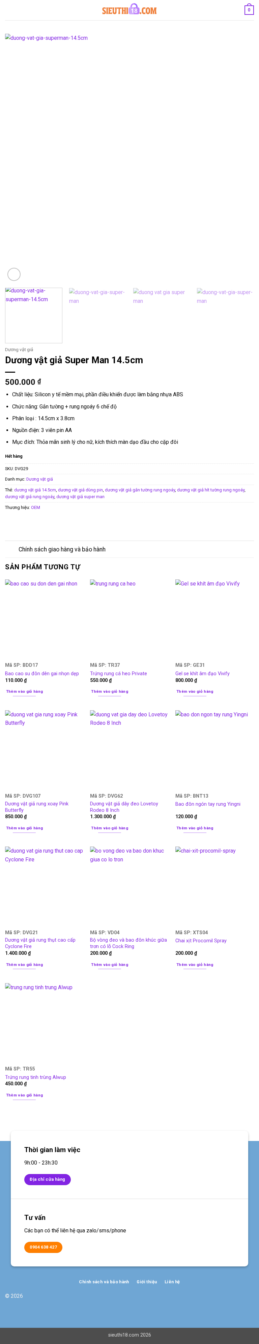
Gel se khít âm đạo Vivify (202, 674)
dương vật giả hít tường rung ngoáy (210, 489)
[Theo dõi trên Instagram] (237, 1300)
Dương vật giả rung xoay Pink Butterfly (36, 807)
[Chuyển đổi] (11, 550)
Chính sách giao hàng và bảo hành (62, 549)
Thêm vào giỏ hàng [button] (24, 691)
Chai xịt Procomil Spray (201, 941)
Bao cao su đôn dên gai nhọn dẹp (42, 674)
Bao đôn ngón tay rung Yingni (207, 804)
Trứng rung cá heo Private (118, 674)
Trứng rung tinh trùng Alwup (35, 1077)
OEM (35, 507)
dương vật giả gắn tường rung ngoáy (140, 489)
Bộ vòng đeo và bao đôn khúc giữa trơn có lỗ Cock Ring (128, 943)
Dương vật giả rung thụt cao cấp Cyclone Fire (40, 943)
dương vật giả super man (80, 496)
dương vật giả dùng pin (80, 489)
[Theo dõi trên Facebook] (227, 1300)
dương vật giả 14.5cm (35, 489)
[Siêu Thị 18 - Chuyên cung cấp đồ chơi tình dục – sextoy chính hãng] (129, 10)
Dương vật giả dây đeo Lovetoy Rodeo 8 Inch (124, 807)
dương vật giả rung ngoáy (29, 496)
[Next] (240, 158)
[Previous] (18, 158)
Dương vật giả (19, 349)
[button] (9, 10)
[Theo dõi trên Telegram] (248, 1300)
